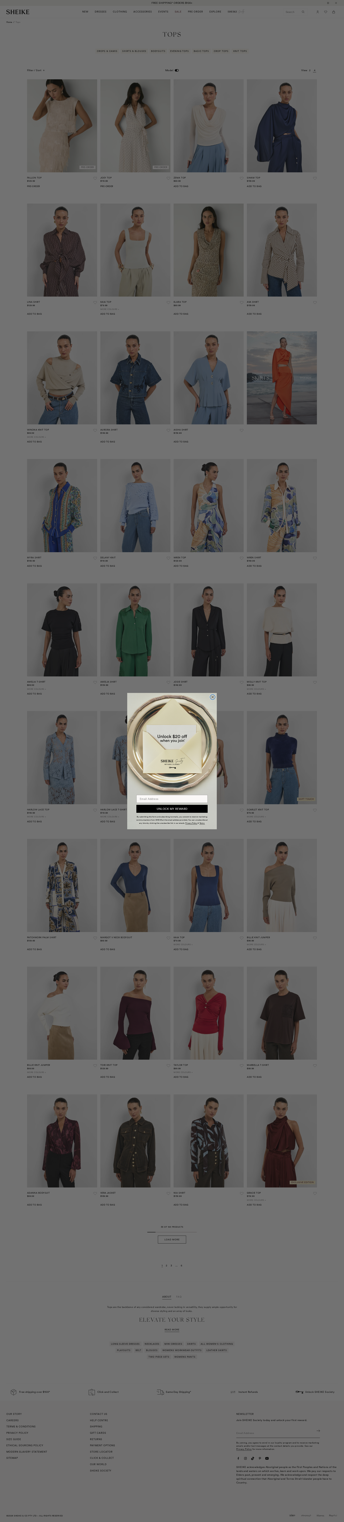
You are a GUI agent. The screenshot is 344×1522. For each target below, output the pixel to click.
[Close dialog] (212, 697)
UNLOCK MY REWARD (172, 808)
